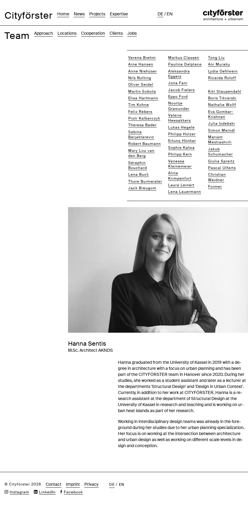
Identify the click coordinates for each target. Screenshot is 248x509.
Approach (43, 33)
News (79, 13)
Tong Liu (216, 58)
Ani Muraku (219, 64)
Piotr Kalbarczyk (144, 118)
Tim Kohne (138, 105)
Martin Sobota (142, 91)
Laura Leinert (181, 185)
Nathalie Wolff (222, 105)
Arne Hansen (140, 64)
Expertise (119, 13)
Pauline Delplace (185, 64)
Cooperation (93, 33)
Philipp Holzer (182, 134)
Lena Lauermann (184, 192)
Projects (97, 13)
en (170, 13)
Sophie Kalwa (181, 148)
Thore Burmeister (145, 181)
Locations (67, 33)
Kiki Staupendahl (224, 91)
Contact (53, 484)
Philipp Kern (180, 154)
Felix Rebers (140, 112)
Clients (116, 33)
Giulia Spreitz (221, 161)
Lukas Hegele (181, 127)
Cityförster (29, 15)
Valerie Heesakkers (179, 118)
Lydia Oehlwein (223, 71)
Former (215, 186)
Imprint (73, 484)
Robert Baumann (144, 144)
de (160, 13)
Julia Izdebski (221, 123)
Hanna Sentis (221, 84)
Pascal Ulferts (222, 168)
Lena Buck (138, 174)
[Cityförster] (223, 12)
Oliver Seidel (140, 84)
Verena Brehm (142, 58)
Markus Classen (183, 58)
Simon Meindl (221, 130)
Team (17, 35)
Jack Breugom (142, 188)
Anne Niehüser (142, 71)
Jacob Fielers (181, 90)
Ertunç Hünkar (182, 141)
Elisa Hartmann (143, 98)
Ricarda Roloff (222, 78)
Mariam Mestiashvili (220, 139)
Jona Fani (178, 83)
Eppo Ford (178, 96)
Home (63, 13)
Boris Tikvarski (222, 98)
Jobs (132, 33)
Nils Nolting (139, 78)
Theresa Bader (142, 125)
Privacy (91, 484)
